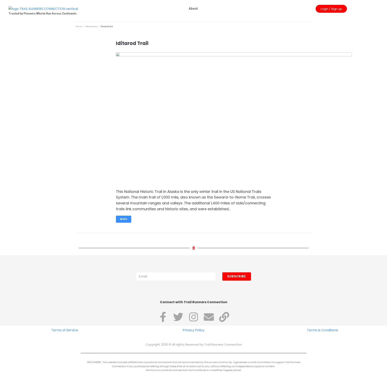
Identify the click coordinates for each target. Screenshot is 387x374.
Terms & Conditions (322, 330)
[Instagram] (193, 317)
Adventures (91, 26)
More (123, 219)
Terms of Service (64, 330)
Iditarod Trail (132, 43)
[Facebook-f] (163, 317)
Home (79, 26)
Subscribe (236, 276)
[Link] (224, 317)
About (193, 8)
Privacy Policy (193, 330)
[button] (331, 9)
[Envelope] (209, 317)
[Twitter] (178, 317)
